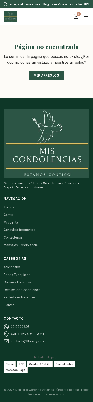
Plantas (9, 305)
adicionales (12, 267)
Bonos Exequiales (17, 275)
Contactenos (13, 237)
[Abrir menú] (85, 16)
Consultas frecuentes (19, 230)
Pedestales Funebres (19, 297)
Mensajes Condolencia (21, 245)
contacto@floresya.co (27, 341)
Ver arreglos (46, 75)
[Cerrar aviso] (86, 4)
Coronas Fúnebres (17, 282)
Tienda (9, 207)
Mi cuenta (11, 222)
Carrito (9, 215)
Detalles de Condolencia (22, 290)
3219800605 (20, 327)
